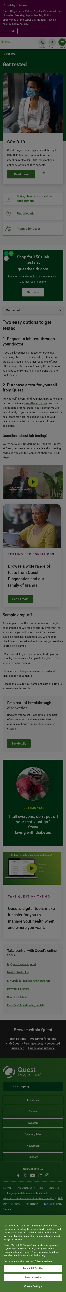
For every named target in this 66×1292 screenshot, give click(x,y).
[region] (33, 1253)
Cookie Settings (33, 1286)
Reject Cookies (33, 1277)
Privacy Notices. (43, 1261)
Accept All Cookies (33, 1268)
